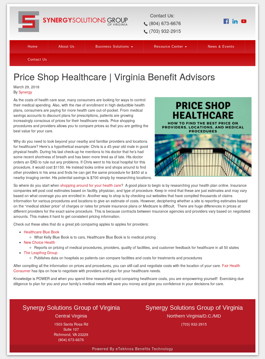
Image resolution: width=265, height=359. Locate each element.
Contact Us (37, 59)
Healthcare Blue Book (41, 231)
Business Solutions (112, 46)
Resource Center (169, 46)
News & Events (221, 46)
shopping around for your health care (90, 185)
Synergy (25, 92)
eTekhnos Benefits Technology (144, 348)
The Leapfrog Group (40, 252)
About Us (66, 46)
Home (33, 46)
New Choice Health (39, 242)
